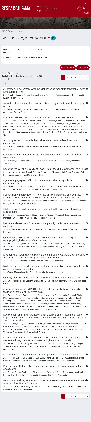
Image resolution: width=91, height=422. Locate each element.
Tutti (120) (82, 68)
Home (38, 6)
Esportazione (67, 68)
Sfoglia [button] (39, 11)
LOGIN (86, 13)
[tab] (6, 83)
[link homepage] (17, 8)
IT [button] (83, 4)
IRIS (3, 31)
